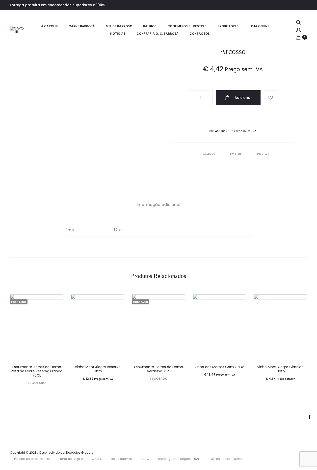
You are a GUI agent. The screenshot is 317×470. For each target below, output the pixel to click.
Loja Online (259, 26)
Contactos (199, 33)
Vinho (252, 131)
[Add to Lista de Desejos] (270, 97)
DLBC (145, 459)
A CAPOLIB (49, 26)
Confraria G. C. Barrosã (157, 33)
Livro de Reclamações (225, 459)
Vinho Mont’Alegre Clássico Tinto (280, 369)
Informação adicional (158, 204)
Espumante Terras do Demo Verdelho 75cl (158, 369)
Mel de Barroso (119, 26)
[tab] (158, 205)
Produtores (227, 26)
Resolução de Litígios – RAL (178, 459)
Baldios (150, 26)
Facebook (209, 154)
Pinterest (262, 154)
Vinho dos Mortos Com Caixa (219, 366)
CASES (97, 459)
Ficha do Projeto (71, 459)
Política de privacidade (32, 459)
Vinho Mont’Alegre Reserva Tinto (98, 369)
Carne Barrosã (82, 26)
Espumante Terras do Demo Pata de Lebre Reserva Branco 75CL (36, 371)
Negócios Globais (79, 452)
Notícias (118, 33)
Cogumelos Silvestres (187, 26)
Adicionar (243, 97)
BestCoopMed (121, 459)
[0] (298, 37)
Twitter (236, 154)
